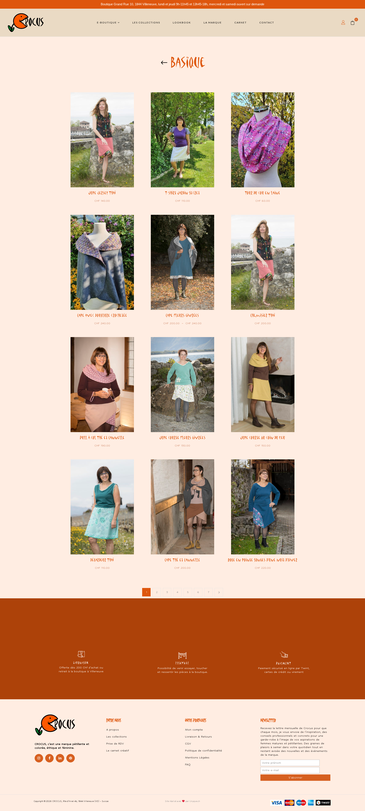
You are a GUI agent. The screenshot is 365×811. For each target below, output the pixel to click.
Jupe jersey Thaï (102, 193)
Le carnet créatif (117, 750)
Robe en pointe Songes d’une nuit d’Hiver (262, 560)
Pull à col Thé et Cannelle (102, 437)
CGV (188, 743)
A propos (112, 729)
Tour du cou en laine (262, 193)
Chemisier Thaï (263, 315)
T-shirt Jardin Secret (182, 193)
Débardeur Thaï (102, 560)
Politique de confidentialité (203, 750)
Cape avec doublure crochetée (102, 315)
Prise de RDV (115, 743)
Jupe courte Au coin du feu (262, 437)
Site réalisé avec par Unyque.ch (182, 801)
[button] (354, 22)
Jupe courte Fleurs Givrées (182, 437)
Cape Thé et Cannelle (182, 560)
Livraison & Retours (198, 736)
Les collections (116, 736)
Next (219, 592)
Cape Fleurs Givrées (182, 315)
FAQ (188, 764)
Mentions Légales (197, 757)
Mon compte (194, 729)
